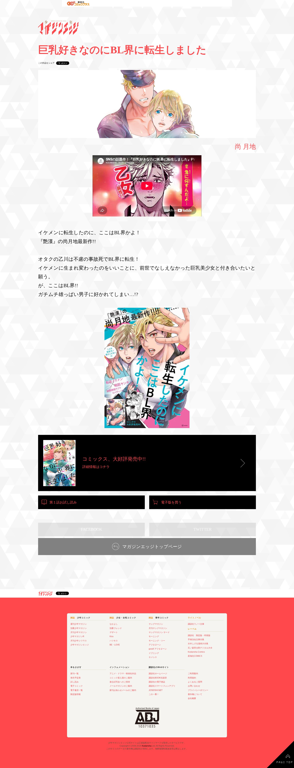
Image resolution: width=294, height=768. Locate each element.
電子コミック (76, 686)
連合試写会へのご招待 (120, 682)
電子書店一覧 (76, 690)
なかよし (114, 624)
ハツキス (114, 640)
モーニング (154, 636)
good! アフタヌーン (158, 649)
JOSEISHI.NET (155, 690)
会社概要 (192, 698)
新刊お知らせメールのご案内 (123, 690)
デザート (114, 632)
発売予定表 (75, 678)
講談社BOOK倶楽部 (158, 678)
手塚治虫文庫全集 (196, 639)
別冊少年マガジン (78, 628)
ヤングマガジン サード (159, 632)
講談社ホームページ (158, 673)
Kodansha (146, 746)
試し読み (74, 682)
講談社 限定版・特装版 (199, 635)
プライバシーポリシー (198, 690)
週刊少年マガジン (78, 624)
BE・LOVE (115, 645)
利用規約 (192, 678)
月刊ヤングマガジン (158, 628)
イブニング (154, 653)
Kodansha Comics (196, 652)
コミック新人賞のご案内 (121, 678)
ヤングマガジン (156, 624)
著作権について (195, 694)
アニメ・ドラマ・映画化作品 (123, 673)
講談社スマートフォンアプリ (162, 686)
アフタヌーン (155, 645)
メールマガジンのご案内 (121, 686)
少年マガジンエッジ (79, 645)
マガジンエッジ (45, 593)
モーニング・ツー (157, 640)
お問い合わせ (194, 686)
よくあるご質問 (195, 682)
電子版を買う (171, 502)
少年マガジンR (77, 636)
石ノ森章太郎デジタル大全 (200, 648)
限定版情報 (75, 694)
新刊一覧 (74, 673)
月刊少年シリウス (78, 640)
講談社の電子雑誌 (157, 682)
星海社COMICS (195, 656)
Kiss (111, 636)
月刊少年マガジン (78, 632)
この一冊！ (154, 694)
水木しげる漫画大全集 (198, 643)
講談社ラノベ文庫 (196, 624)
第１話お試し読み (63, 502)
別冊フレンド (116, 628)
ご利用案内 (193, 673)
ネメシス (153, 657)
